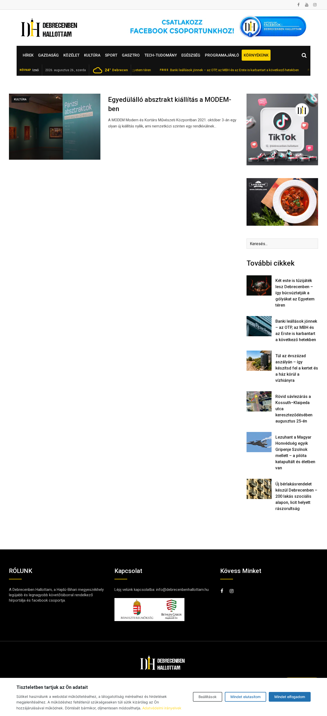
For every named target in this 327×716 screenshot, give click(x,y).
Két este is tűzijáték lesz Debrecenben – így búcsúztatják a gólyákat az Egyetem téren (294, 293)
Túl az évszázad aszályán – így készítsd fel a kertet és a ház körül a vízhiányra (296, 368)
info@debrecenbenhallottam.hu (182, 589)
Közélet (71, 55)
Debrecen (116, 70)
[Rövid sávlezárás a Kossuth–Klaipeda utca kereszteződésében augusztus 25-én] (259, 401)
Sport (111, 55)
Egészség (190, 55)
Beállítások (207, 697)
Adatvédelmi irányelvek (161, 708)
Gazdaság (48, 55)
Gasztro (131, 55)
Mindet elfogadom (289, 697)
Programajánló (222, 55)
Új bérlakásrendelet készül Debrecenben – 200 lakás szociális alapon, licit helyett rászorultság (296, 496)
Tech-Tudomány (160, 55)
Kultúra (92, 55)
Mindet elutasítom (245, 697)
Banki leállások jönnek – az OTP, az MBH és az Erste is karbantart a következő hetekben (219, 70)
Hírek (28, 55)
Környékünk (256, 55)
